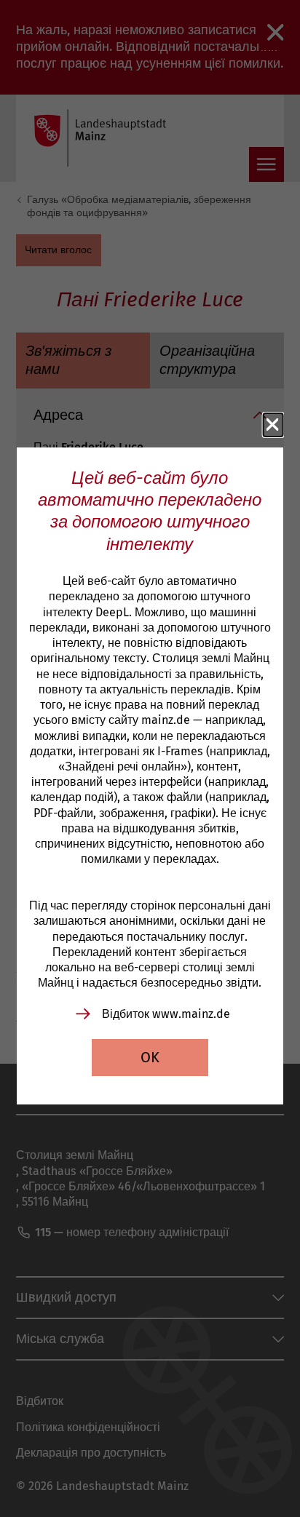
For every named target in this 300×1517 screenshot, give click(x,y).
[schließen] (273, 424)
